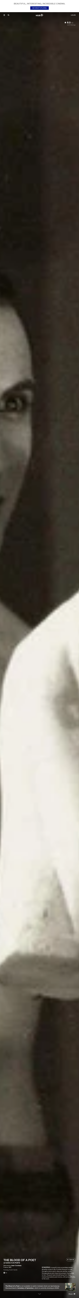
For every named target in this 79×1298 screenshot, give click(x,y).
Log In (73, 15)
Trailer (71, 1259)
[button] (4, 15)
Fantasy (5, 1270)
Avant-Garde (13, 1270)
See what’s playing (39, 8)
